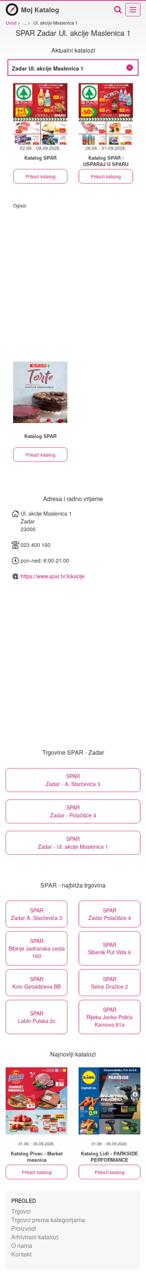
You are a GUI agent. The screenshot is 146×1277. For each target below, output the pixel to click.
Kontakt (21, 1254)
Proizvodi (23, 1228)
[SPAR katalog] (40, 392)
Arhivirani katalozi (35, 1237)
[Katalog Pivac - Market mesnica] (36, 1100)
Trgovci (21, 1211)
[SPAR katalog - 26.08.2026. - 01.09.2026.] (106, 114)
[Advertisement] (73, 281)
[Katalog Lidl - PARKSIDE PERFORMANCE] (109, 1100)
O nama (21, 1245)
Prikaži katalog (40, 176)
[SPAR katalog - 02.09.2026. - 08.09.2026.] (40, 114)
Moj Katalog (40, 10)
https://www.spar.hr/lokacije (53, 576)
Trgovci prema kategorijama (48, 1219)
